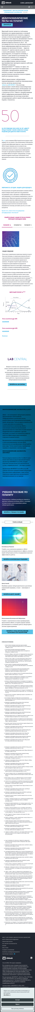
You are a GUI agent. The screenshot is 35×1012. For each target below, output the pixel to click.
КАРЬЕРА (4, 945)
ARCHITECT (12, 85)
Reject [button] (17, 1004)
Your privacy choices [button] (17, 1008)
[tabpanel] (17, 286)
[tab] (7, 225)
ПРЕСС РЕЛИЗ (5, 947)
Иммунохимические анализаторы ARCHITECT (16, 478)
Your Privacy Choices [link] (7, 954)
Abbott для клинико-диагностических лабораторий (16, 937)
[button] (31, 7)
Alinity (4, 85)
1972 (4, 140)
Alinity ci (28, 448)
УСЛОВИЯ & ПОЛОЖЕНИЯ (8, 949)
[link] (7, 10)
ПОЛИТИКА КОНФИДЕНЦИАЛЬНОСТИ (11, 952)
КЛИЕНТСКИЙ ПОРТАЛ (7, 941)
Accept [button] (17, 1000)
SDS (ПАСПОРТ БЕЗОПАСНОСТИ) (9, 943)
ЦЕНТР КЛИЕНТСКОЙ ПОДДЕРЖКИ (10, 939)
